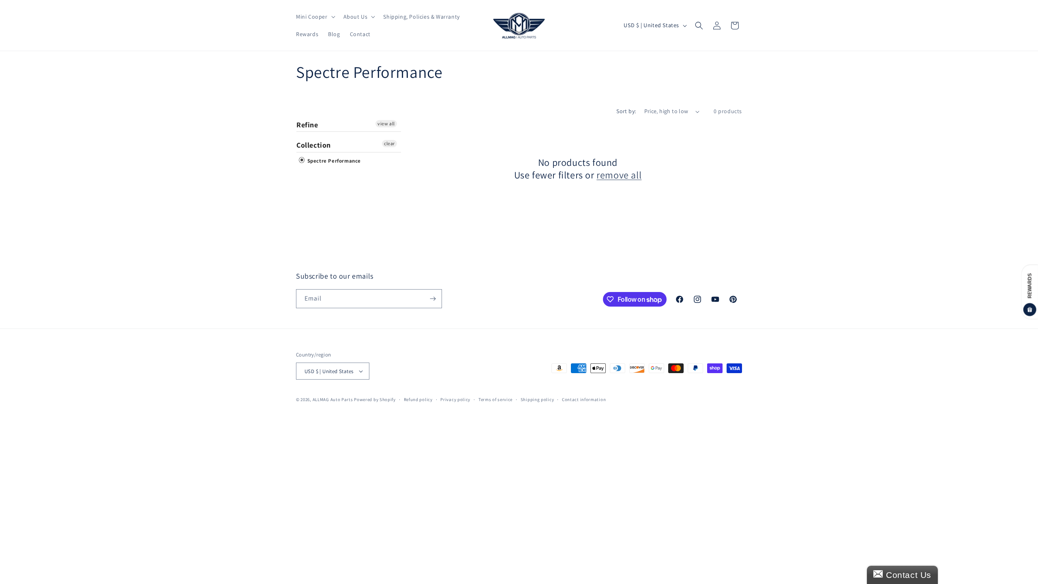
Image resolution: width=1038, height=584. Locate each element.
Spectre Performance (333, 160)
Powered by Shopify (375, 399)
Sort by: (626, 111)
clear (389, 143)
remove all (618, 175)
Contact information (584, 399)
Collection (313, 145)
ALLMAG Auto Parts (333, 399)
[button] (315, 16)
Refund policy (418, 399)
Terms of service (495, 399)
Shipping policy (537, 399)
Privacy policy (455, 399)
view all (386, 123)
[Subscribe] (433, 298)
